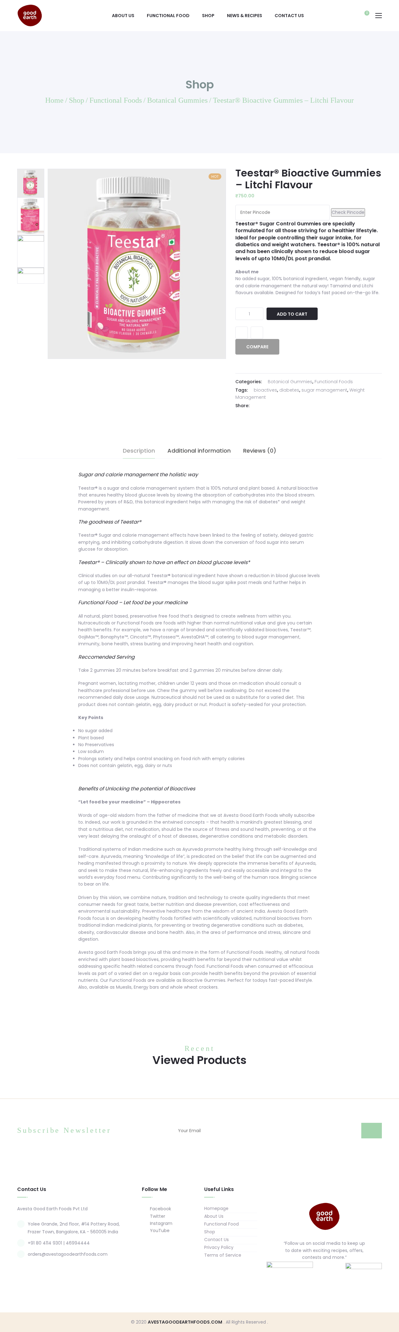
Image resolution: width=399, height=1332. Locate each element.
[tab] (139, 451)
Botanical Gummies (290, 382)
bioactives (265, 390)
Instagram (160, 1223)
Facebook (160, 1209)
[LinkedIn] (280, 406)
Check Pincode (348, 212)
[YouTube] (342, 1272)
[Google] (272, 406)
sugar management (324, 390)
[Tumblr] (288, 406)
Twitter (157, 1216)
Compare (257, 333)
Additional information (199, 450)
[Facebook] (257, 406)
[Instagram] (330, 1272)
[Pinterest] (296, 406)
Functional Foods (334, 382)
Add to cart (292, 314)
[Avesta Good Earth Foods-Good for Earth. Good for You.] (29, 15)
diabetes (289, 390)
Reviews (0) (259, 450)
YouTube (159, 1230)
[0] (364, 16)
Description (139, 450)
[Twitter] (265, 406)
